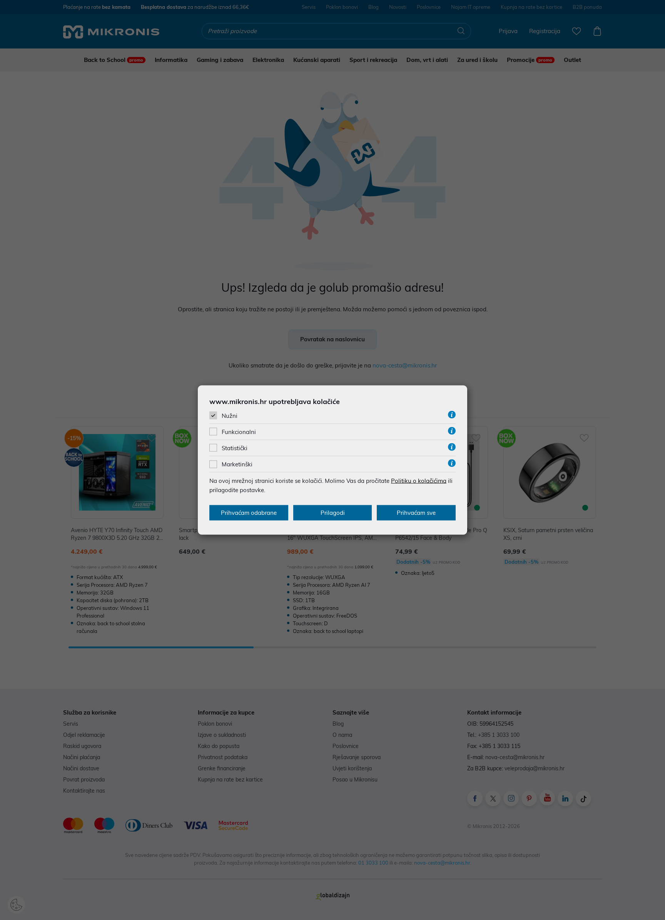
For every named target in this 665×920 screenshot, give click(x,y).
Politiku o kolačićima (418, 480)
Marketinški (237, 464)
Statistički (234, 448)
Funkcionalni (239, 432)
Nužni (229, 415)
